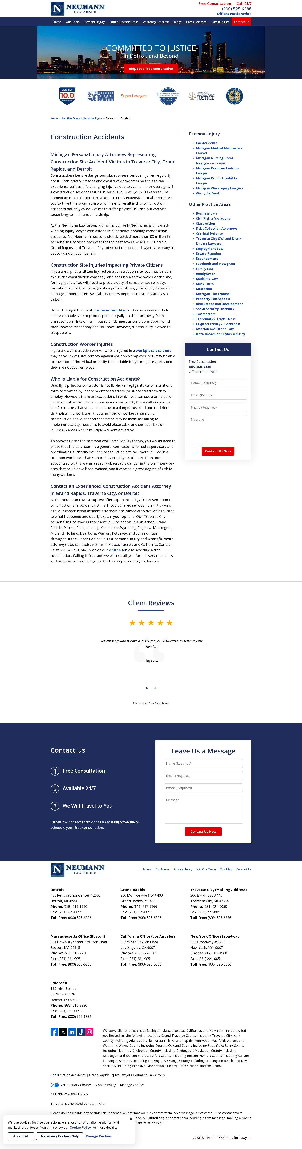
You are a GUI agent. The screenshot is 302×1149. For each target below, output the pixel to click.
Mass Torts (205, 284)
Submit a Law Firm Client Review (151, 703)
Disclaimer (163, 869)
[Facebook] (54, 1032)
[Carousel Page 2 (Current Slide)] (155, 688)
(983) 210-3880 (75, 1005)
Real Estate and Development (219, 304)
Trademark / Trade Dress (215, 319)
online (115, 550)
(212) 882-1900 (215, 953)
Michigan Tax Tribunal (213, 294)
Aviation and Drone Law (215, 329)
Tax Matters (205, 314)
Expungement (207, 258)
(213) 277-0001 (145, 953)
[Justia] (81, 1032)
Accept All (21, 1136)
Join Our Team (206, 869)
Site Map (226, 869)
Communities (220, 22)
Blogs (177, 22)
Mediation (204, 289)
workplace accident (153, 350)
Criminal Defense (209, 233)
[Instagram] (89, 1032)
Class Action (205, 223)
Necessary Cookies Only (59, 1136)
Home (57, 22)
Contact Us (241, 22)
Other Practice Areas (124, 22)
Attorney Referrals (156, 22)
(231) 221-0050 (215, 906)
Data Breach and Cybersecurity (220, 334)
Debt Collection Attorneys (216, 228)
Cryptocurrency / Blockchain (218, 324)
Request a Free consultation (151, 69)
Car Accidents (206, 143)
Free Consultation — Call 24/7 (225, 3)
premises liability (109, 310)
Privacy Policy (183, 869)
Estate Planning (208, 253)
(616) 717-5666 (145, 906)
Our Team (73, 22)
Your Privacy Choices (76, 1085)
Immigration (206, 274)
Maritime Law (207, 279)
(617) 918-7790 (75, 953)
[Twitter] (63, 1032)
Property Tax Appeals (213, 299)
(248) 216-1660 (75, 906)
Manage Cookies (132, 1085)
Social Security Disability (215, 309)
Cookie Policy (106, 1085)
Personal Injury (94, 22)
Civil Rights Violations (213, 218)
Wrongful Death (208, 193)
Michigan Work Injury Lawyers (219, 188)
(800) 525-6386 (236, 9)
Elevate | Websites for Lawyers (222, 1138)
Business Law (206, 213)
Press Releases (196, 22)
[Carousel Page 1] (146, 688)
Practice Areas (70, 118)
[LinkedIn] (72, 1032)
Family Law (204, 269)
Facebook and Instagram (215, 264)
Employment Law (209, 248)
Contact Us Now (218, 451)
